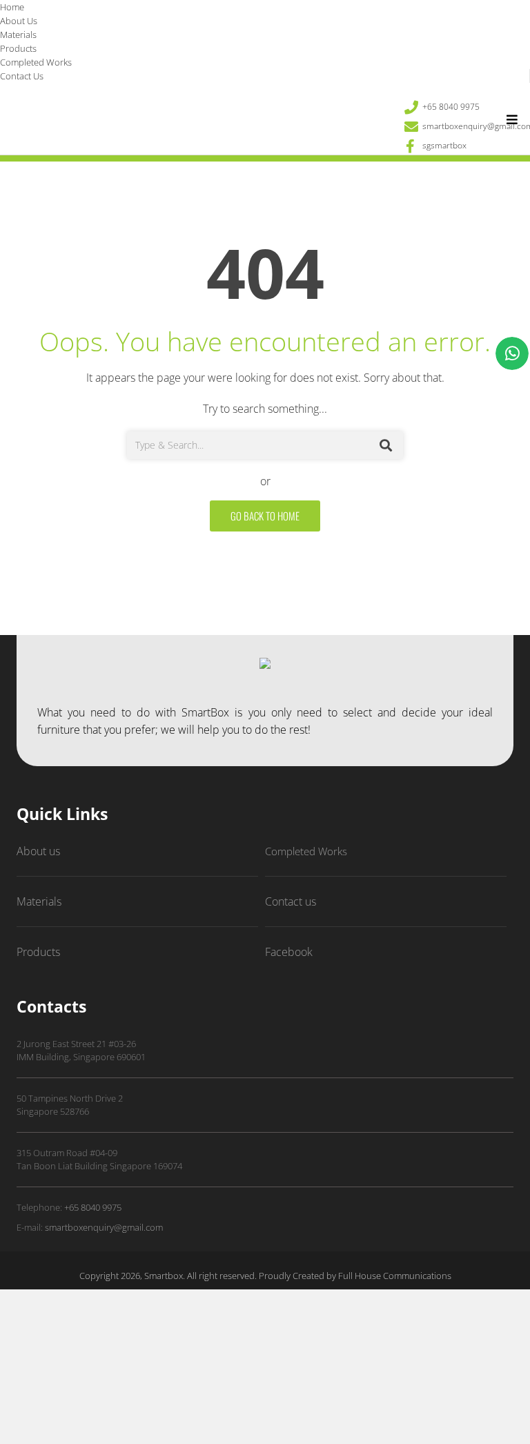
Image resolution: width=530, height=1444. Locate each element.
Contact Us (21, 76)
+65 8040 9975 (92, 1207)
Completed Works (36, 62)
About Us (18, 20)
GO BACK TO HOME (265, 515)
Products (18, 48)
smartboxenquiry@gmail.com (104, 1227)
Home (12, 7)
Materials (18, 34)
